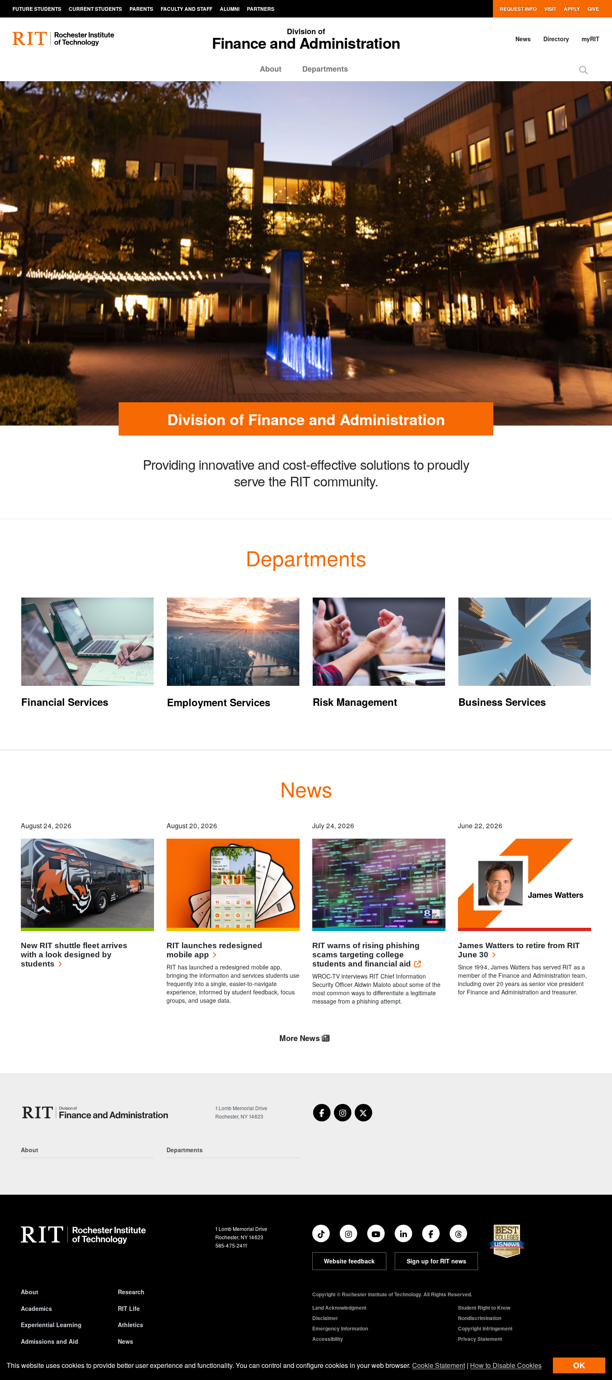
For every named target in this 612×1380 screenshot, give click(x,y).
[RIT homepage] (63, 39)
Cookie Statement (438, 1365)
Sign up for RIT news (436, 1261)
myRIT (591, 39)
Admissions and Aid (49, 1341)
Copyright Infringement (485, 1328)
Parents (141, 8)
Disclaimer (325, 1318)
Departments (325, 68)
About (270, 68)
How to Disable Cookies (506, 1365)
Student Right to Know (484, 1307)
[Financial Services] (87, 642)
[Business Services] (524, 642)
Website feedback (349, 1261)
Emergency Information (340, 1328)
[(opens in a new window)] (322, 1112)
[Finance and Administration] (96, 1112)
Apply (572, 8)
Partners (260, 8)
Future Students (36, 8)
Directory (556, 39)
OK (579, 1365)
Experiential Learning (51, 1324)
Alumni (229, 8)
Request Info (518, 8)
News (523, 39)
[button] (583, 70)
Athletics (130, 1324)
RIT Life (129, 1308)
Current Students (95, 8)
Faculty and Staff (186, 8)
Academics (36, 1308)
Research (131, 1292)
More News (300, 1038)
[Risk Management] (379, 642)
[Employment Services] (233, 642)
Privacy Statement (480, 1339)
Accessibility (327, 1339)
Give (593, 8)
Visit (550, 8)
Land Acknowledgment (339, 1307)
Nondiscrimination (479, 1318)
